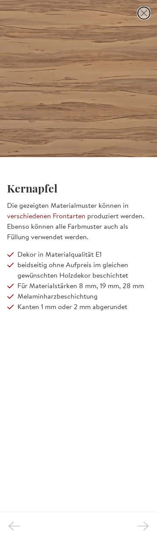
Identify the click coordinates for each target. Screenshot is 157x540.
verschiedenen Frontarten (46, 215)
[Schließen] (144, 13)
